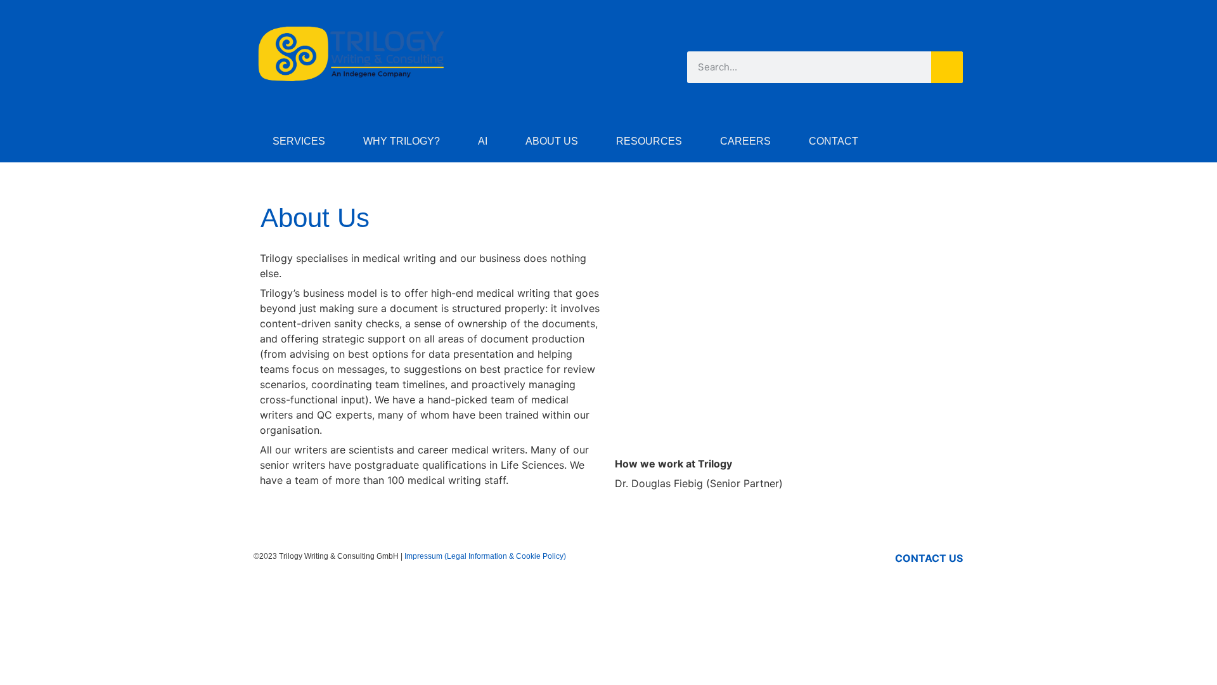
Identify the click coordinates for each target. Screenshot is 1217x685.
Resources (649, 141)
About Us (551, 141)
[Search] (947, 67)
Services (299, 141)
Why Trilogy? (401, 141)
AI (482, 141)
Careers (745, 141)
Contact (833, 141)
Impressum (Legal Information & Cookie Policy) (485, 556)
